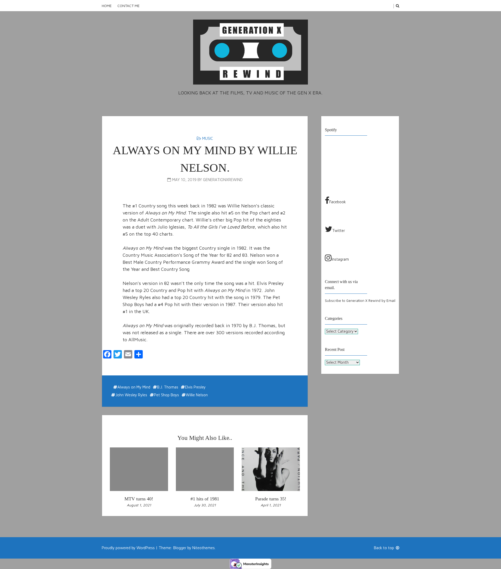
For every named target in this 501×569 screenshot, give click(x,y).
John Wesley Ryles (131, 395)
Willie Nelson (197, 395)
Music (207, 138)
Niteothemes (203, 548)
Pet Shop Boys (166, 395)
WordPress (145, 548)
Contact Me (128, 5)
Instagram (340, 259)
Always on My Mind (133, 387)
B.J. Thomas (167, 387)
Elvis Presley (195, 387)
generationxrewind (223, 179)
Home (107, 5)
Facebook (337, 202)
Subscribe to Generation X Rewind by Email (360, 300)
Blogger (179, 548)
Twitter (338, 230)
